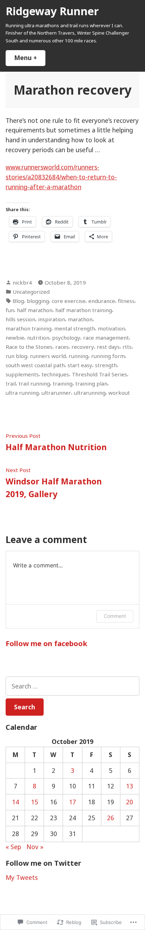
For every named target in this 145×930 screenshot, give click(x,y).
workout (119, 392)
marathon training (28, 328)
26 (110, 817)
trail (11, 383)
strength (106, 365)
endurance (101, 300)
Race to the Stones (29, 346)
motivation (111, 328)
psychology (66, 337)
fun (10, 310)
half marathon (34, 310)
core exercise (69, 300)
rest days (108, 346)
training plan (91, 383)
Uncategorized (31, 291)
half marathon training (83, 310)
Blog (18, 300)
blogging (38, 300)
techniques (55, 374)
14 (15, 802)
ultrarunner (56, 392)
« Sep (13, 846)
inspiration (51, 319)
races (62, 346)
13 (129, 786)
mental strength (74, 328)
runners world (48, 355)
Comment (115, 616)
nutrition (38, 337)
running (78, 355)
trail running (34, 383)
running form (108, 355)
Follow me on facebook (46, 643)
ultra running (22, 392)
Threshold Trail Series (99, 374)
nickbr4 (22, 282)
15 (34, 802)
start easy (80, 365)
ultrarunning (90, 392)
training (62, 383)
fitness (126, 300)
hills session (20, 319)
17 (72, 802)
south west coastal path (35, 365)
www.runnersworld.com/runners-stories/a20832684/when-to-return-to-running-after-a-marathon (61, 177)
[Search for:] (72, 686)
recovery (82, 346)
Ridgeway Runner (52, 11)
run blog (16, 355)
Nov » (34, 846)
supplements (22, 374)
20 (129, 802)
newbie (15, 337)
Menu (29, 57)
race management (106, 337)
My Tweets (22, 877)
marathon (80, 319)
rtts (127, 346)
